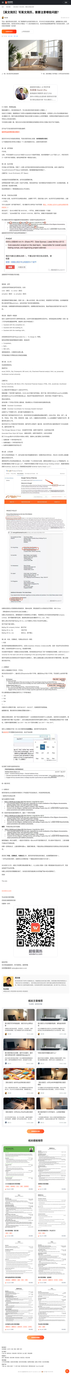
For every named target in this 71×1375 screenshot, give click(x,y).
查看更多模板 (35, 1337)
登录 (66, 2)
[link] (8, 7)
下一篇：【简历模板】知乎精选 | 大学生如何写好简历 (55, 73)
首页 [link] (3, 7)
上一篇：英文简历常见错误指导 (10, 73)
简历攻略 (8, 7)
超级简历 (6, 732)
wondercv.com (6, 891)
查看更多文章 (35, 1131)
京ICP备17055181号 (48, 1371)
